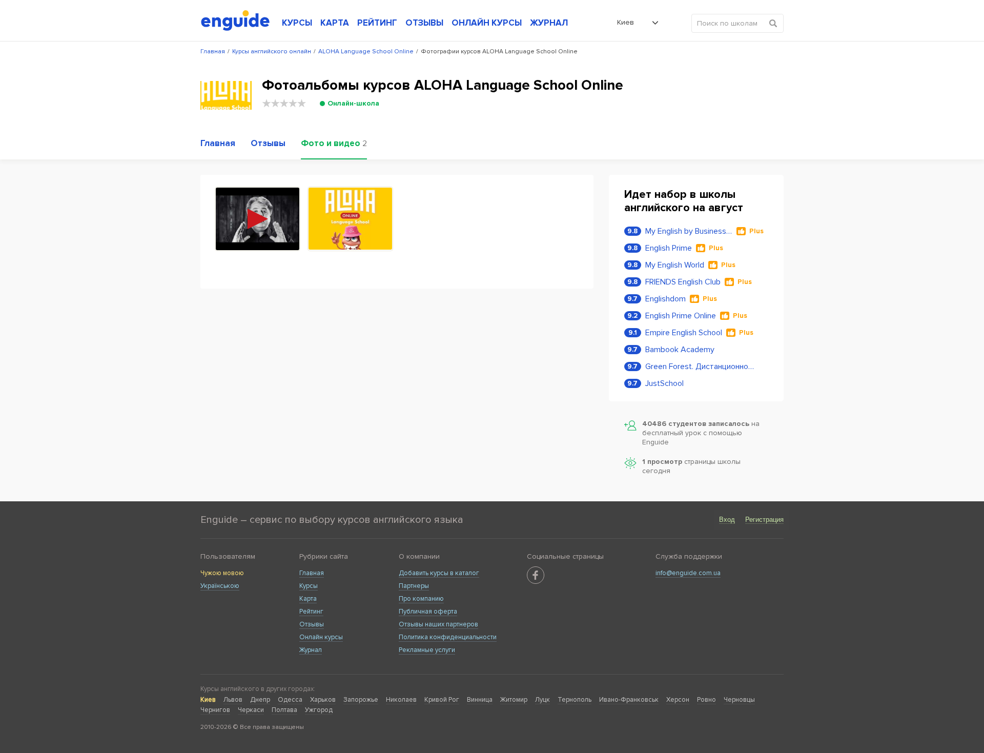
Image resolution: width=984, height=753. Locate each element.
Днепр (260, 700)
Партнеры (414, 586)
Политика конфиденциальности (448, 637)
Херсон (677, 700)
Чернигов (215, 710)
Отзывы (311, 624)
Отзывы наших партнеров (438, 624)
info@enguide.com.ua (688, 573)
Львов (232, 700)
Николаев (401, 700)
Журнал (310, 650)
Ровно (706, 700)
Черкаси (251, 710)
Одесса (290, 700)
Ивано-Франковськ (629, 700)
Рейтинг (311, 611)
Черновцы (739, 700)
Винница (480, 700)
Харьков (323, 700)
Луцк (542, 700)
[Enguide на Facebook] (535, 575)
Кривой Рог (441, 700)
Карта (308, 599)
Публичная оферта (428, 611)
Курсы (308, 586)
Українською (219, 586)
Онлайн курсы (321, 637)
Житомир (513, 700)
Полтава (284, 710)
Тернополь (574, 700)
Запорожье (360, 700)
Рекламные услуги (427, 650)
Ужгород (319, 710)
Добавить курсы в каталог (439, 573)
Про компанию (421, 599)
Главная (311, 573)
